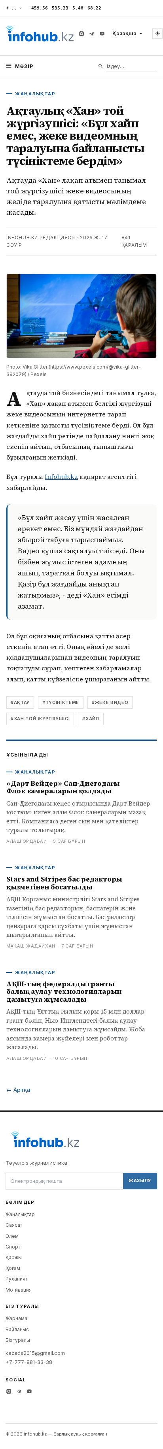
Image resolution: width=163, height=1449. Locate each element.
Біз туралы (18, 1340)
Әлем (12, 1236)
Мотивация (19, 1290)
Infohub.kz (61, 476)
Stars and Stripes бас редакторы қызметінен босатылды (64, 883)
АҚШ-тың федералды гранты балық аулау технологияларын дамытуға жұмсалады (63, 991)
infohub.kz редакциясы (41, 237)
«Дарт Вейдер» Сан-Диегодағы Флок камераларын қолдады (62, 787)
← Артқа (18, 1089)
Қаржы (14, 1257)
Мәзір (24, 66)
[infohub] (40, 34)
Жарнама (16, 1318)
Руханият (16, 1279)
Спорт (13, 1247)
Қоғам (13, 1268)
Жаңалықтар (20, 1214)
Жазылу (140, 1180)
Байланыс (17, 1329)
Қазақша (124, 33)
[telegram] (92, 33)
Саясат (14, 1225)
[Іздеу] (101, 66)
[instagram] (81, 33)
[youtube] (102, 33)
